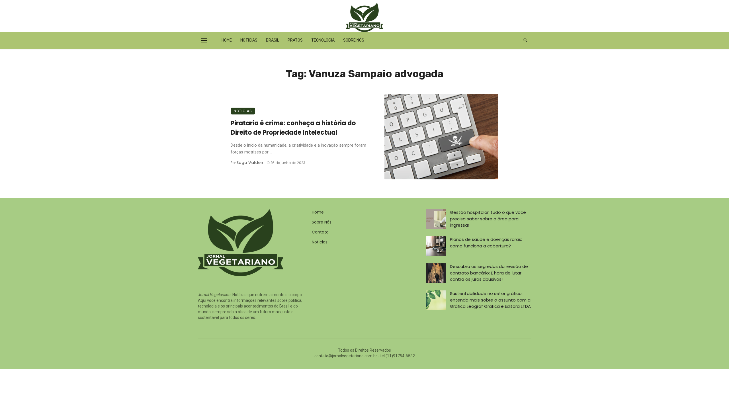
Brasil (272, 40)
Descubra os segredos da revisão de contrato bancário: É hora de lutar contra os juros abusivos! (489, 272)
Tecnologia (323, 40)
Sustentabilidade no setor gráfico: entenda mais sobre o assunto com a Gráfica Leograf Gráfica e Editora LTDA (490, 299)
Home (227, 40)
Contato (320, 232)
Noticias (248, 40)
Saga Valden (249, 162)
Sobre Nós (353, 40)
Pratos (295, 40)
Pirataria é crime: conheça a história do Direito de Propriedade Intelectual (293, 128)
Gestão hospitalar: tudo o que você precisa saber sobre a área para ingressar (488, 218)
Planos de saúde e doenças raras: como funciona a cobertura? (486, 242)
